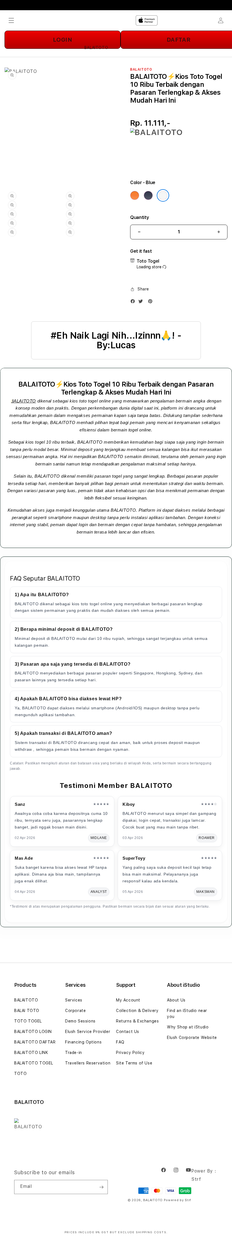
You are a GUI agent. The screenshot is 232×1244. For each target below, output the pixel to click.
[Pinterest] (152, 302)
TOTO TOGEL (28, 1021)
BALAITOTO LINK (31, 1052)
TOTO (20, 1073)
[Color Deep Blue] (148, 195)
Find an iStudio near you (187, 1013)
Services (73, 1000)
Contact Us (127, 1031)
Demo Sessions (80, 1021)
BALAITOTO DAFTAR (35, 1042)
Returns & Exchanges (137, 1021)
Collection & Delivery (137, 1010)
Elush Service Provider (87, 1031)
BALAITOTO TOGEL (33, 1063)
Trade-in (73, 1052)
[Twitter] (142, 302)
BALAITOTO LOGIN (33, 1031)
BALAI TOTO (26, 1010)
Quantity (139, 217)
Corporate (75, 1010)
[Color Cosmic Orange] (134, 195)
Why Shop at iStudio (188, 1027)
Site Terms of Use (134, 1063)
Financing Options (83, 1042)
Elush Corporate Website (192, 1037)
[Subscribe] (101, 1187)
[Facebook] (134, 302)
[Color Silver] (163, 195)
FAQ (120, 1042)
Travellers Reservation (87, 1063)
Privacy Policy (130, 1052)
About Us (176, 1000)
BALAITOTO (23, 400)
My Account (128, 1000)
